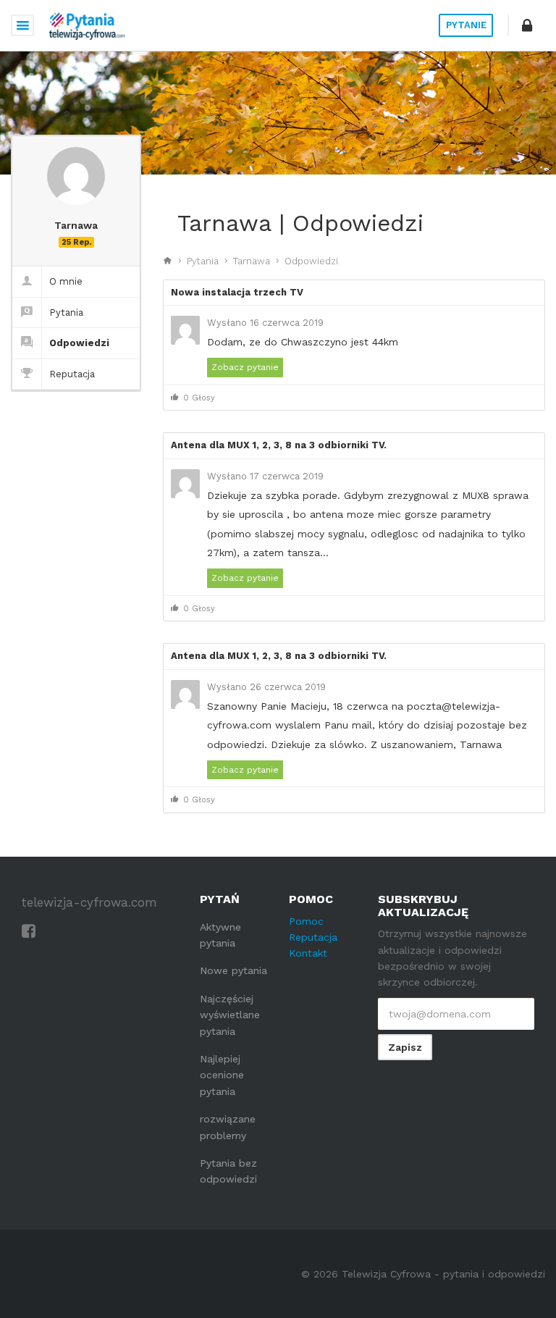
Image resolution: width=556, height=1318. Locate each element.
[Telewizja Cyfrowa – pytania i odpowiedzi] (87, 25)
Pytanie (466, 25)
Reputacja (72, 374)
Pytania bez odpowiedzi (228, 1171)
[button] (527, 25)
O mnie (66, 281)
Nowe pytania (233, 970)
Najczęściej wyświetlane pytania (230, 1015)
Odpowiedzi (79, 342)
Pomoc (306, 921)
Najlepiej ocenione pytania (222, 1075)
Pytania (66, 312)
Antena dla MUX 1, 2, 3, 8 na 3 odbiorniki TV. (279, 445)
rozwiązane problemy (228, 1127)
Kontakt (308, 953)
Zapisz (405, 1047)
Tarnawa (251, 261)
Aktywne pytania (220, 935)
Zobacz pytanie (245, 367)
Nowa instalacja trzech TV (237, 292)
